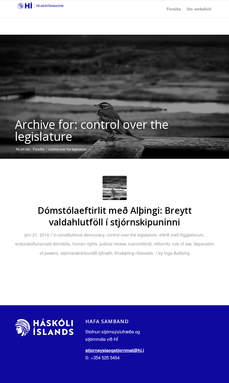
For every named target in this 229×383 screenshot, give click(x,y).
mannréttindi (139, 244)
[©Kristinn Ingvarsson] (115, 188)
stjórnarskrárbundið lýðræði (86, 253)
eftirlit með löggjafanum (181, 235)
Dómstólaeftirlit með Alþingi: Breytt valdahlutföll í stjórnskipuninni (115, 216)
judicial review (113, 244)
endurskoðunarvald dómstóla (42, 244)
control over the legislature (132, 235)
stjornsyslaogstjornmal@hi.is (115, 350)
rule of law (181, 244)
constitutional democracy (81, 235)
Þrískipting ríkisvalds (133, 253)
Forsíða (38, 149)
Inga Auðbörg (177, 253)
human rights (84, 244)
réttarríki (162, 244)
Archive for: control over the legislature (91, 130)
